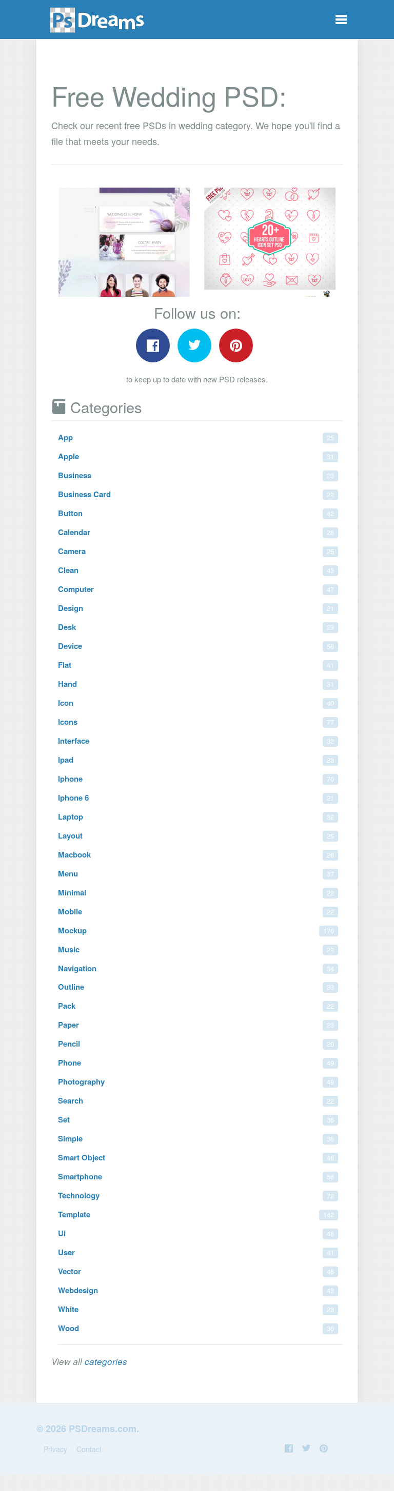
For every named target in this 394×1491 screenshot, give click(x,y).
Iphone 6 (196, 797)
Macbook (196, 854)
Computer (196, 589)
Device (196, 645)
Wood (196, 1328)
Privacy (55, 1449)
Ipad (196, 759)
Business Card (196, 494)
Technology (196, 1195)
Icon (196, 702)
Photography (196, 1081)
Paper (196, 1024)
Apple (196, 456)
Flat (196, 664)
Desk (196, 626)
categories (106, 1361)
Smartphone (196, 1176)
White (196, 1309)
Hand (196, 683)
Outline (196, 986)
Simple (196, 1138)
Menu (196, 873)
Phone (196, 1062)
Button (196, 513)
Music (196, 949)
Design (196, 608)
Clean (196, 570)
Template (196, 1214)
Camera (196, 551)
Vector (196, 1271)
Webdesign (196, 1290)
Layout (196, 835)
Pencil (196, 1043)
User (196, 1252)
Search (196, 1100)
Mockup (196, 930)
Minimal (196, 892)
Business (196, 475)
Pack (196, 1005)
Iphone (196, 778)
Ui (196, 1233)
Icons (196, 721)
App (196, 437)
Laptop (196, 816)
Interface (196, 740)
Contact (89, 1449)
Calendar (196, 532)
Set (196, 1119)
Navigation (196, 968)
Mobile (196, 911)
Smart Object (196, 1157)
